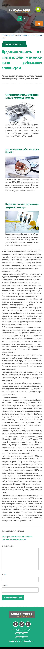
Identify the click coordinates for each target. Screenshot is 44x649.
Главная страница (8, 36)
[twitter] (21, 624)
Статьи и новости (22, 36)
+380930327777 (21, 633)
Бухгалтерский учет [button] (13, 44)
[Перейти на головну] (20, 9)
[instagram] (28, 624)
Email (4, 585)
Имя (4, 575)
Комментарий (8, 546)
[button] (39, 24)
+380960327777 (21, 637)
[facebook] (15, 624)
